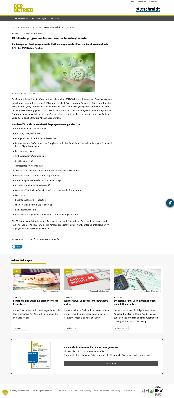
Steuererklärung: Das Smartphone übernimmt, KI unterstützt (137, 299)
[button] (5, 393)
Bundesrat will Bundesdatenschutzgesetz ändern (87, 299)
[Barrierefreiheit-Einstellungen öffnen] (170, 203)
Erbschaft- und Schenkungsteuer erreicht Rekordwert (36, 299)
